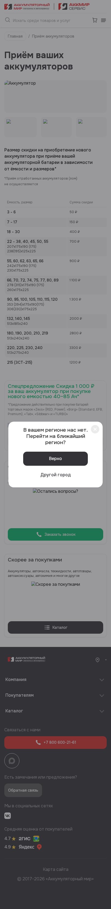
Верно (55, 458)
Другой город (55, 475)
